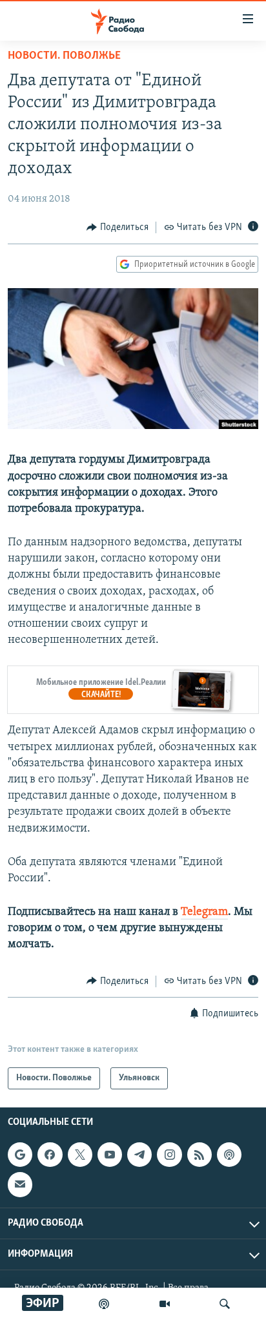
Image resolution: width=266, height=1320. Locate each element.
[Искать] (224, 1304)
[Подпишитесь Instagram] (169, 1154)
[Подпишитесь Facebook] (49, 1154)
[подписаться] (20, 1184)
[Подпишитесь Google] (20, 1154)
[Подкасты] (229, 1154)
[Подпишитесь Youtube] (109, 1154)
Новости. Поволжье (64, 56)
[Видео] (164, 1304)
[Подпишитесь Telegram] (139, 1154)
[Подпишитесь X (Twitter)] (80, 1154)
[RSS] (199, 1154)
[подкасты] (104, 1304)
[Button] (117, 227)
